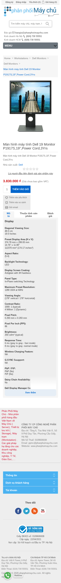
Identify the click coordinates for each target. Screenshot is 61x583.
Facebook (18, 511)
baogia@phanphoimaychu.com (31, 32)
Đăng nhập (21, 2)
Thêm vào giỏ (20, 189)
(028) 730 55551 (32, 40)
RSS (34, 511)
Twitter (26, 511)
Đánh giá (50, 214)
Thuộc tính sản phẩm (28, 214)
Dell (21, 164)
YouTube (42, 511)
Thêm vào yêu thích (18, 197)
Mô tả (8, 214)
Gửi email (13, 207)
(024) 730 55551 (34, 36)
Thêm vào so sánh (17, 202)
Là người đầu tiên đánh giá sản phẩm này (30, 173)
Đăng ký (9, 2)
